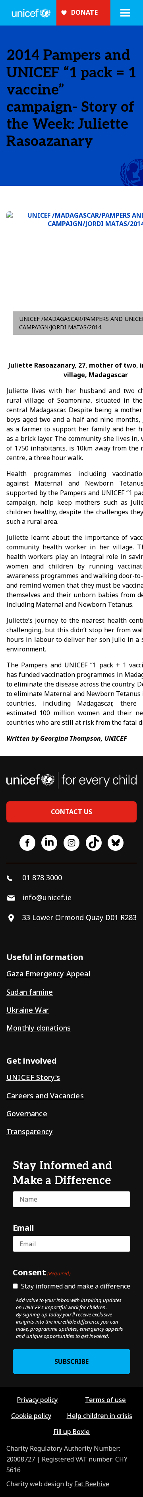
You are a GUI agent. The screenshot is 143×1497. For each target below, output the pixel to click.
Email (23, 1227)
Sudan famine (29, 992)
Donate (84, 12)
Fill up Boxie (71, 1431)
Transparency (29, 1131)
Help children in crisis (99, 1415)
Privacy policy (37, 1399)
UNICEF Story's (33, 1077)
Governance (26, 1113)
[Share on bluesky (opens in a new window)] (116, 843)
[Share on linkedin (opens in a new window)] (49, 843)
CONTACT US (72, 811)
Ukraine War (27, 1010)
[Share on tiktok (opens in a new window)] (94, 843)
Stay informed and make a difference (75, 1286)
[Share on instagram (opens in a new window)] (71, 843)
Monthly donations (38, 1028)
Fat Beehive (91, 1483)
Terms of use (105, 1399)
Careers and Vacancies (45, 1095)
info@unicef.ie (47, 897)
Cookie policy (31, 1415)
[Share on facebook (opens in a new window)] (27, 843)
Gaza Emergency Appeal (48, 973)
